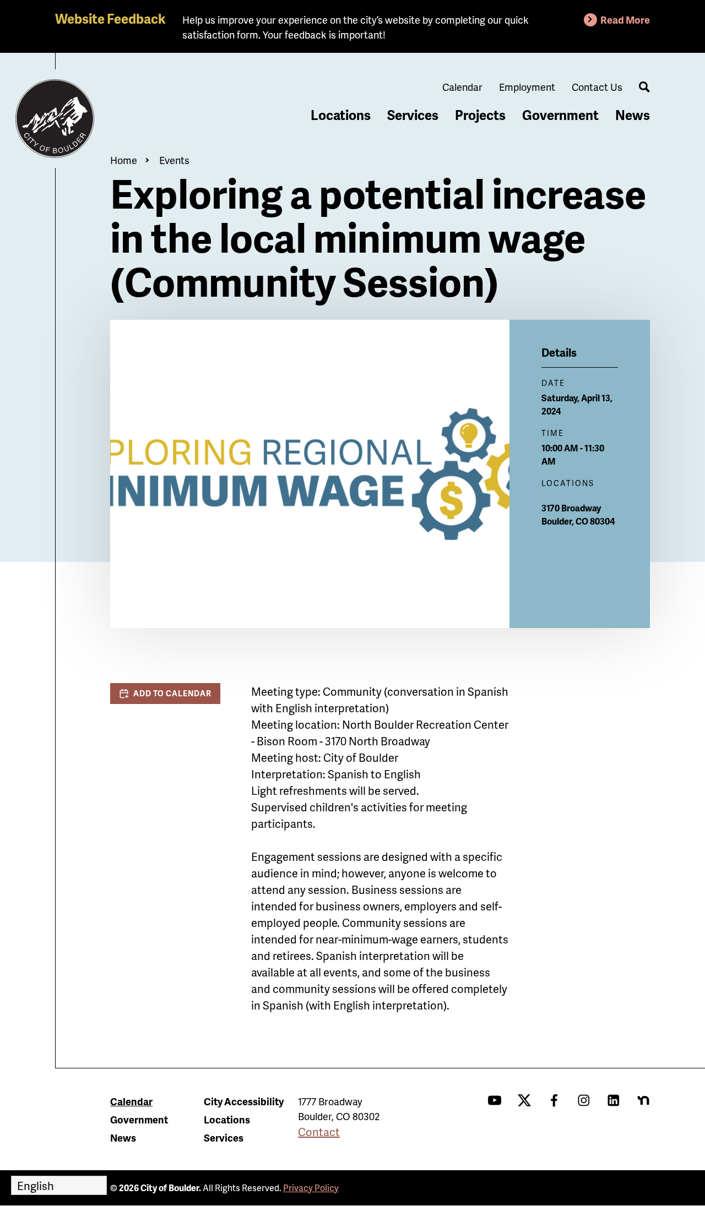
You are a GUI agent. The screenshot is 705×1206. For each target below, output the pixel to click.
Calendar (462, 87)
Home (123, 160)
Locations (341, 115)
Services (412, 115)
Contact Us (597, 87)
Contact (319, 1131)
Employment (527, 87)
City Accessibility (244, 1101)
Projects (480, 115)
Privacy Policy (311, 1187)
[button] (165, 693)
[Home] (55, 119)
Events (174, 160)
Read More (625, 19)
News (632, 115)
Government (560, 115)
